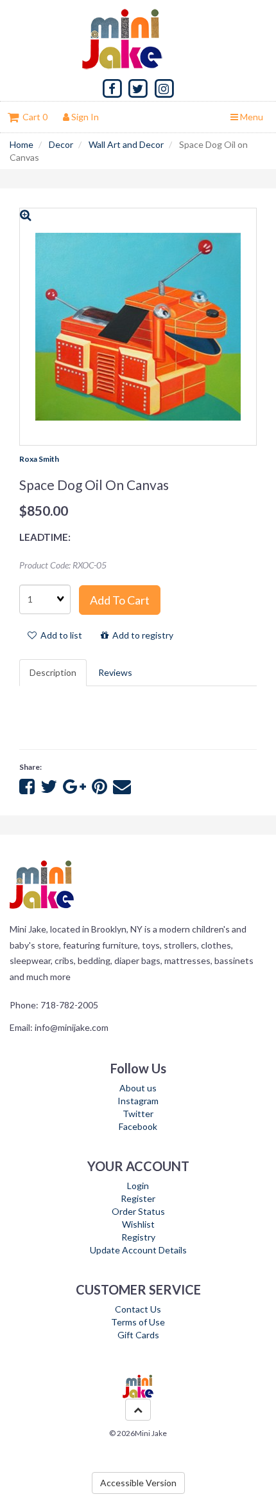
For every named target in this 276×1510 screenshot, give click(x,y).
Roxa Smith (39, 459)
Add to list (59, 635)
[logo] (138, 38)
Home (21, 144)
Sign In (84, 116)
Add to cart (120, 600)
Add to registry (140, 635)
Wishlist (138, 1224)
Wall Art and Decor (126, 144)
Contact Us (138, 1309)
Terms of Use (138, 1321)
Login (138, 1185)
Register (138, 1198)
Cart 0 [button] (33, 116)
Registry (138, 1237)
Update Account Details (138, 1249)
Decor (61, 144)
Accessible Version (138, 1482)
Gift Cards (138, 1334)
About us (138, 1087)
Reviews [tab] (115, 672)
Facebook (138, 1126)
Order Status (138, 1211)
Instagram (138, 1100)
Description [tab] (53, 672)
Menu (250, 116)
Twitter (138, 1113)
